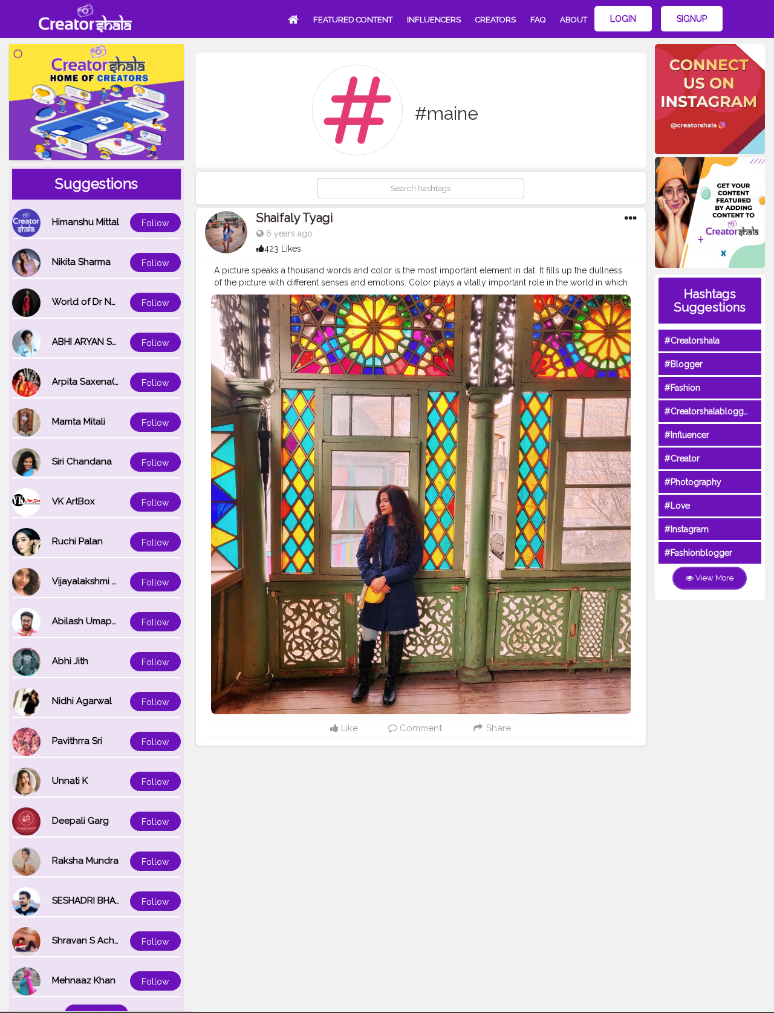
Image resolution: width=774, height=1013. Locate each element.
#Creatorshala (692, 340)
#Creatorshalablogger (708, 411)
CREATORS (495, 19)
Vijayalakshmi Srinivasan (103, 581)
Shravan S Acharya (92, 940)
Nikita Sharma (81, 261)
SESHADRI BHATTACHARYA (109, 900)
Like (348, 728)
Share (497, 728)
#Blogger (684, 364)
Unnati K (70, 780)
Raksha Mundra (85, 860)
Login (623, 19)
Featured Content (352, 19)
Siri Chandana (82, 461)
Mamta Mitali (78, 421)
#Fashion (682, 387)
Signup (692, 19)
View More (713, 577)
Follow (155, 223)
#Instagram (687, 529)
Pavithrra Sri (77, 740)
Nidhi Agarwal (82, 700)
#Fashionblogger (698, 553)
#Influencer (687, 435)
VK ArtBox (73, 501)
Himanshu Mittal (85, 222)
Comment (419, 728)
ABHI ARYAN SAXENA (96, 341)
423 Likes (282, 248)
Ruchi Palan (77, 541)
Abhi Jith (70, 661)
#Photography (693, 482)
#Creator (682, 458)
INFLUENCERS (434, 19)
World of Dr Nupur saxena (108, 301)
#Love (677, 505)
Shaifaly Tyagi (294, 217)
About (573, 19)
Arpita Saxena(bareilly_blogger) (120, 381)
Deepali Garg (80, 820)
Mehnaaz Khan (83, 980)
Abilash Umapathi (90, 621)
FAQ (537, 19)
